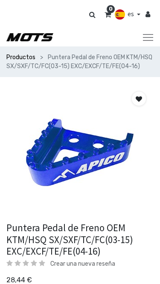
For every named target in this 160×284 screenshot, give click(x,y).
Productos (20, 57)
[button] (138, 98)
